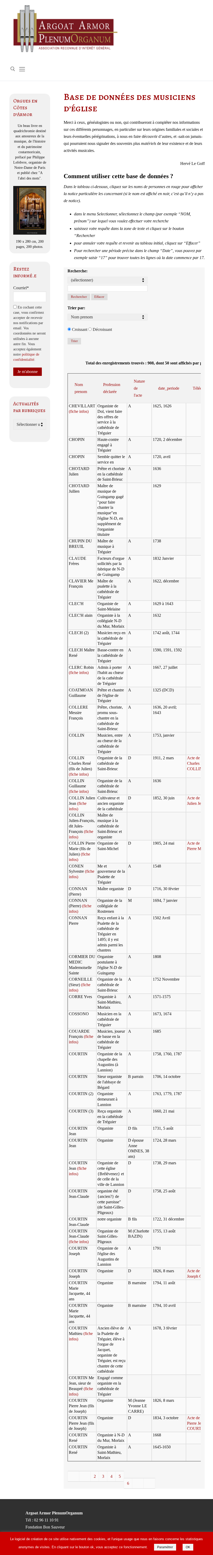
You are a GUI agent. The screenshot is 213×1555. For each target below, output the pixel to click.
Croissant (79, 329)
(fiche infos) (79, 411)
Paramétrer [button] (165, 1547)
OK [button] (188, 1547)
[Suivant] (138, 1483)
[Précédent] (85, 1476)
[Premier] (73, 1476)
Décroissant (102, 329)
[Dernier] (149, 1483)
